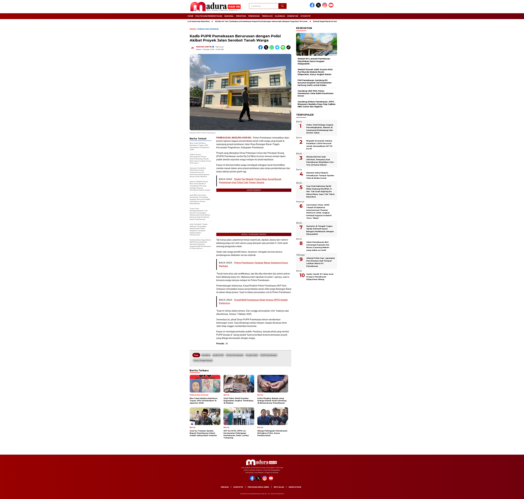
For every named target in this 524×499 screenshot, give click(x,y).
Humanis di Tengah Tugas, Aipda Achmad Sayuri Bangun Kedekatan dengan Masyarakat (320, 230)
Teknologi (267, 16)
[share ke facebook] (261, 49)
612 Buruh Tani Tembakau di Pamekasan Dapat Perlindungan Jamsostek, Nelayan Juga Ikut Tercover (241, 21)
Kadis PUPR (218, 355)
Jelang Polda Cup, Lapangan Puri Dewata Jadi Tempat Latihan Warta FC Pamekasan (320, 262)
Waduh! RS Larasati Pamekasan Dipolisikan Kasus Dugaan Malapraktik (314, 61)
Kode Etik (238, 487)
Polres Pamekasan (235, 355)
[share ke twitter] (267, 49)
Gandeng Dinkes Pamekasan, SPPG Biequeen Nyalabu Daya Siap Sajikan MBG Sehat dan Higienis (317, 104)
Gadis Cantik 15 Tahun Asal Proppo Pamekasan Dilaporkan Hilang (319, 276)
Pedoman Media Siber (258, 487)
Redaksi (225, 487)
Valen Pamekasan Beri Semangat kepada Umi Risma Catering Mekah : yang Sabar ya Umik (318, 246)
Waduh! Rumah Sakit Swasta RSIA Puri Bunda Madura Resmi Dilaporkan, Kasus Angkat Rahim (315, 72)
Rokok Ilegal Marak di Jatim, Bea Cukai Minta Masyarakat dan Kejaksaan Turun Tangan (332, 21)
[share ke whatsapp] (272, 49)
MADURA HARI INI (204, 47)
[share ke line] (283, 49)
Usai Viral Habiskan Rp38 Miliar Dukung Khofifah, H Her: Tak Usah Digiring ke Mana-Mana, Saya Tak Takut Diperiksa (320, 191)
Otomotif (305, 16)
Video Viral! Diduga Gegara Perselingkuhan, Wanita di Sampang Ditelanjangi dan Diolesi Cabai (319, 129)
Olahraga (280, 16)
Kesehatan (292, 16)
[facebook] (312, 7)
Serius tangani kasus (203, 360)
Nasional (229, 16)
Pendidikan (254, 16)
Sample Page (295, 487)
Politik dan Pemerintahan (208, 16)
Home (190, 16)
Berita (299, 121)
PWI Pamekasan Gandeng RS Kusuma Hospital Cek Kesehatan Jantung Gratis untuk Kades (315, 82)
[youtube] (331, 7)
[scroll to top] (506, 494)
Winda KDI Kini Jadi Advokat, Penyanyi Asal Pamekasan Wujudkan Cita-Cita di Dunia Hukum (320, 161)
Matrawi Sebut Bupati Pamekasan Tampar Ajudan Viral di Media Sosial (320, 175)
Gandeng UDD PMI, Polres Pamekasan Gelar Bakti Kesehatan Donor (316, 93)
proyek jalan (251, 355)
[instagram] (325, 7)
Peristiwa (241, 16)
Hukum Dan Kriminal (207, 29)
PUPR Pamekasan (269, 355)
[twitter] (319, 7)
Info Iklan (279, 487)
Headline (206, 355)
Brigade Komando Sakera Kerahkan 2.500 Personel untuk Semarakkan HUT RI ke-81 (319, 145)
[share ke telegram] (278, 49)
